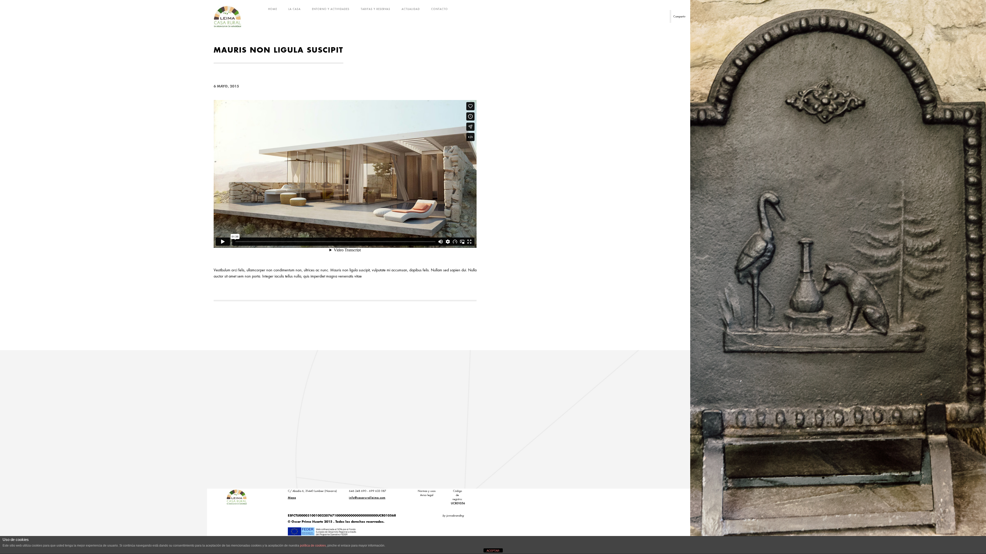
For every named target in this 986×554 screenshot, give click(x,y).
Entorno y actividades (330, 9)
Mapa (292, 498)
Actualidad (411, 9)
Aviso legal (426, 495)
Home (272, 9)
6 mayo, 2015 (226, 86)
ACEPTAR (493, 550)
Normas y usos (426, 491)
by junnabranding (453, 515)
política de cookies (313, 545)
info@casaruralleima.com (367, 498)
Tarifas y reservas (375, 9)
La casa (294, 9)
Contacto (439, 9)
